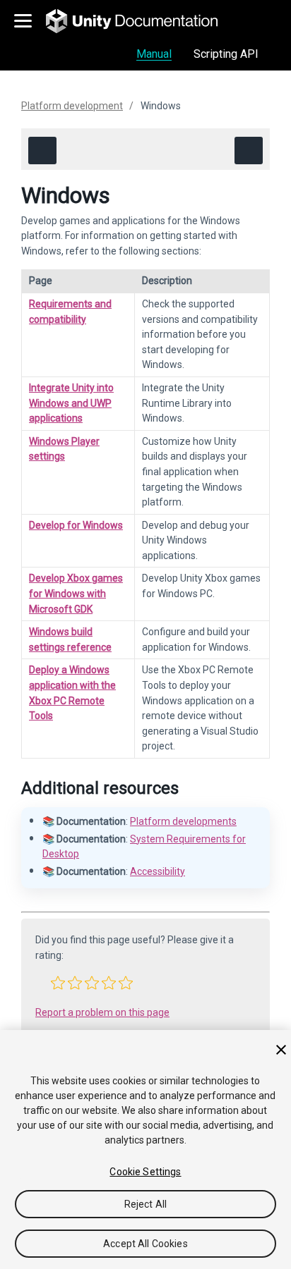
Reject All (145, 1204)
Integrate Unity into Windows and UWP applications (71, 403)
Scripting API (226, 54)
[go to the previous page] (42, 150)
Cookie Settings (145, 1171)
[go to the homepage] (141, 21)
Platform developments (183, 821)
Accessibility (157, 871)
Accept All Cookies (145, 1243)
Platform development (72, 105)
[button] (57, 982)
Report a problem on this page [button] (102, 1012)
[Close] (281, 1049)
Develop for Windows (76, 525)
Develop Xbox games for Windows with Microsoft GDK (76, 593)
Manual (154, 54)
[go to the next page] (248, 150)
